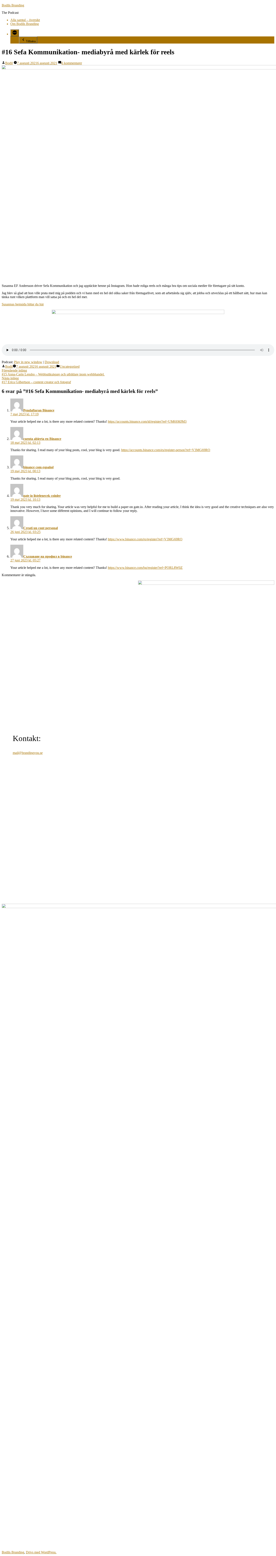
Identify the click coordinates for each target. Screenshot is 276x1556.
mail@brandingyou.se (28, 753)
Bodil (9, 63)
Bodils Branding (13, 5)
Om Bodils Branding (24, 24)
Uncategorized (70, 366)
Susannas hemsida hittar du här (23, 304)
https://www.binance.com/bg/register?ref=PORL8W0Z (145, 567)
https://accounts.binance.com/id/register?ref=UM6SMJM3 (147, 421)
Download (52, 362)
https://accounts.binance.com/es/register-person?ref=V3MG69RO (165, 450)
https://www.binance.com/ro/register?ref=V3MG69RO (145, 539)
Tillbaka (31, 41)
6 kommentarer (71, 63)
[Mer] (14, 32)
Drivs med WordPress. (41, 1552)
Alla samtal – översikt (25, 20)
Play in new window (28, 362)
